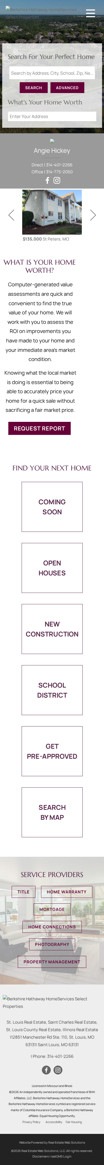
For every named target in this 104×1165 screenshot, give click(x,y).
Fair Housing (74, 1122)
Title (23, 892)
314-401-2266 (59, 165)
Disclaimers (40, 1156)
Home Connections (52, 927)
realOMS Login (61, 1156)
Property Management (52, 962)
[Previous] (11, 215)
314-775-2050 (59, 172)
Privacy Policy (31, 1122)
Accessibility (53, 1122)
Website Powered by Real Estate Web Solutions (52, 1142)
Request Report (39, 428)
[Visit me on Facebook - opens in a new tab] (47, 180)
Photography (52, 944)
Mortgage (52, 909)
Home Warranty (67, 892)
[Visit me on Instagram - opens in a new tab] (57, 180)
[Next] (92, 215)
